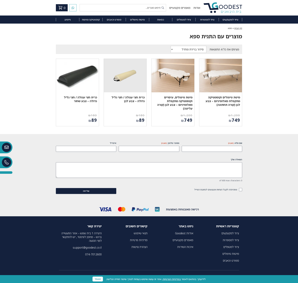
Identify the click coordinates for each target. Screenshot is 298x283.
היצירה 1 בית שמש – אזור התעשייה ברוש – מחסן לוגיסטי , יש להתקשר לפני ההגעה (81, 237)
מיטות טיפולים (137, 19)
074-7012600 (93, 254)
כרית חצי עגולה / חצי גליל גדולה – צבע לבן (128, 99)
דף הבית (238, 28)
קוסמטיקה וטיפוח (91, 19)
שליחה (86, 190)
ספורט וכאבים (114, 19)
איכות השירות (185, 247)
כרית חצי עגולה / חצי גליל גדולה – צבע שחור (80, 99)
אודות (196, 8)
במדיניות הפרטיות (172, 279)
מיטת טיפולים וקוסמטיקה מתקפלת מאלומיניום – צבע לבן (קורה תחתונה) (223, 101)
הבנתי (98, 279)
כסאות (160, 19)
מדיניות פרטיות (138, 240)
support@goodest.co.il (87, 247)
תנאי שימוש (140, 233)
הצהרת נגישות (139, 247)
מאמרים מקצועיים (179, 8)
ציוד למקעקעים (230, 19)
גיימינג (67, 19)
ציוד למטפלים (184, 19)
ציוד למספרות (207, 19)
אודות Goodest (184, 233)
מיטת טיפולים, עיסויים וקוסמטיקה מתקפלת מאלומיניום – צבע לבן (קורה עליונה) (174, 102)
